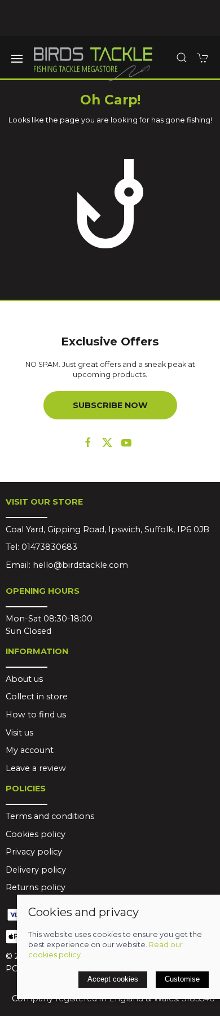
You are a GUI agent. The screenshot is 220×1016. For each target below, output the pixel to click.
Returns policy (35, 887)
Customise (182, 979)
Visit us (19, 733)
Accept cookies (112, 979)
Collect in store (37, 696)
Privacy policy (34, 852)
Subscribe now (110, 405)
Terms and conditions (50, 816)
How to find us (36, 715)
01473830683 (49, 547)
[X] (107, 442)
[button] (17, 58)
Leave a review (36, 768)
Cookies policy (35, 834)
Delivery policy (36, 870)
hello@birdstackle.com (80, 565)
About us (24, 679)
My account (30, 750)
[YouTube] (126, 442)
